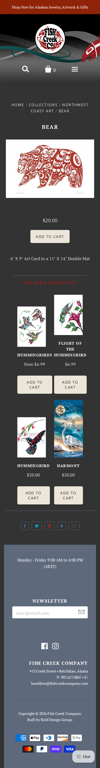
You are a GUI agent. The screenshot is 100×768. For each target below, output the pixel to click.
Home (17, 104)
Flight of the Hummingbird (70, 349)
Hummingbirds (35, 354)
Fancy (61, 526)
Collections (43, 104)
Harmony (68, 465)
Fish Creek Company (64, 713)
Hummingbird (33, 465)
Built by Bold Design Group (49, 719)
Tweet (37, 526)
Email (74, 526)
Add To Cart (35, 385)
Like (25, 526)
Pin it (50, 526)
